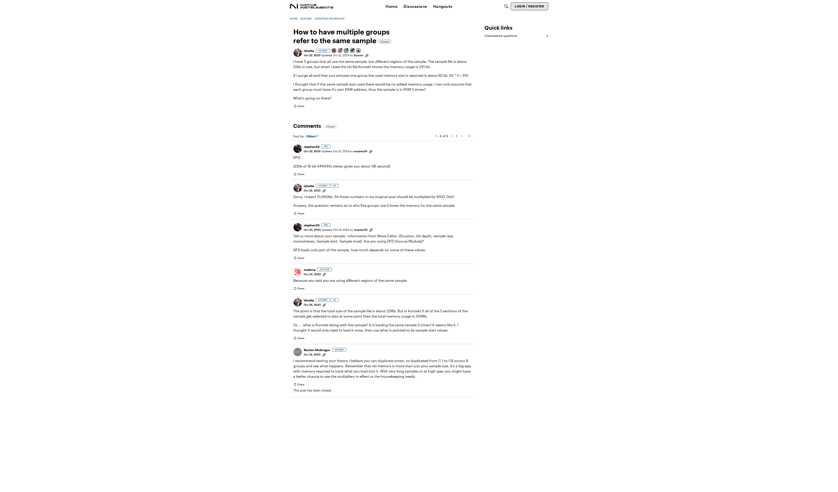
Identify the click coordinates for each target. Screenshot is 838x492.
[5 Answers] (346, 51)
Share (298, 106)
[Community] (311, 6)
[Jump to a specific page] (468, 136)
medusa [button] (310, 270)
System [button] (358, 55)
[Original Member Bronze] (334, 51)
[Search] (506, 6)
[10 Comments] (352, 51)
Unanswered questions (516, 36)
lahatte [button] (309, 51)
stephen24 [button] (311, 147)
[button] (297, 52)
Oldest (311, 136)
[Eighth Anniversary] (340, 51)
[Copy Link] (366, 55)
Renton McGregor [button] (317, 350)
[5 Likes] (358, 51)
